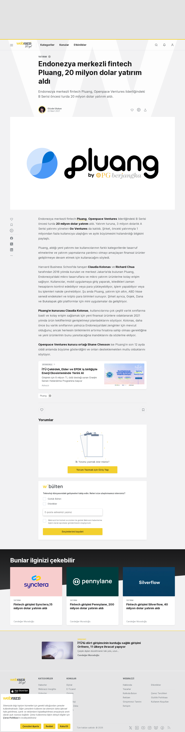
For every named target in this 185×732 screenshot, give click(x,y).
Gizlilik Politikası (159, 697)
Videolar (42, 693)
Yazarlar (127, 689)
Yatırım (42, 56)
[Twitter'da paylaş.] (11, 244)
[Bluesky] (155, 727)
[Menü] (11, 45)
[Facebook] (162, 727)
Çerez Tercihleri (159, 693)
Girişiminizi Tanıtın (132, 701)
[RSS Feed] (168, 727)
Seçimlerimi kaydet (73, 531)
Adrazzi (45, 385)
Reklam (126, 697)
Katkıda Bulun (130, 693)
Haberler (42, 685)
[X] (130, 727)
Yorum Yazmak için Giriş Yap (92, 469)
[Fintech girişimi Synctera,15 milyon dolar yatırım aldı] (36, 581)
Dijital (69, 685)
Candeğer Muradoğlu (24, 621)
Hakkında (127, 685)
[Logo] (24, 44)
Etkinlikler (80, 44)
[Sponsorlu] (124, 374)
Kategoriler (47, 44)
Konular (64, 44)
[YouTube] (143, 727)
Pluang (43, 395)
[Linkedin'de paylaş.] (11, 249)
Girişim (70, 693)
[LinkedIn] (136, 727)
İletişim (126, 706)
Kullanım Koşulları (160, 701)
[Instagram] (149, 727)
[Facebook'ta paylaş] (11, 238)
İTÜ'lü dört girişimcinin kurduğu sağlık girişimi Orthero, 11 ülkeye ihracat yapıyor (109, 644)
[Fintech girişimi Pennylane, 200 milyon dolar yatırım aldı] (92, 581)
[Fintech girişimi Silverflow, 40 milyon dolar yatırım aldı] (149, 581)
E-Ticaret (71, 689)
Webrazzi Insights (47, 689)
